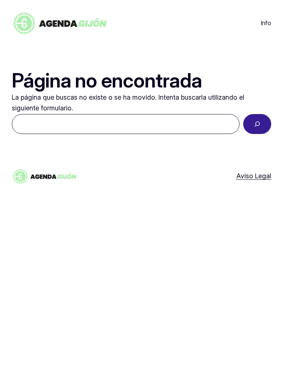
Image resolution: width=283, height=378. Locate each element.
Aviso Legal (253, 176)
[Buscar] (257, 124)
